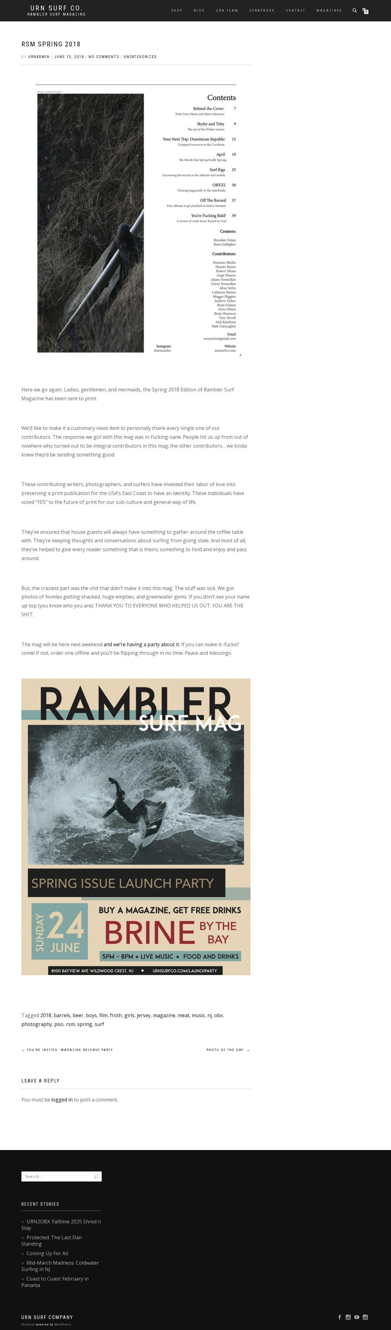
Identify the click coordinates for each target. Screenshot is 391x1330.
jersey (144, 1015)
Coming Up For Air (48, 1253)
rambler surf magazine (56, 14)
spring (84, 1024)
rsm (70, 1024)
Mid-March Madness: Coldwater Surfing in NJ (60, 1266)
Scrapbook (262, 11)
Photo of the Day (228, 1050)
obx (218, 1015)
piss (59, 1024)
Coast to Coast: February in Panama (55, 1281)
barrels (62, 1015)
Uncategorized (140, 57)
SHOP (177, 11)
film (103, 1015)
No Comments (104, 57)
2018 (45, 1015)
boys (91, 1015)
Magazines (329, 11)
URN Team (227, 11)
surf (99, 1024)
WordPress (62, 1324)
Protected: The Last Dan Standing (51, 1240)
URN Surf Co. (57, 8)
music (198, 1015)
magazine (164, 1015)
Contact (295, 11)
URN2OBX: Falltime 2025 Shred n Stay (61, 1224)
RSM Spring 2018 (51, 44)
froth (116, 1015)
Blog (199, 11)
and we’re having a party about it (141, 644)
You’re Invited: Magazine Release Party (67, 1050)
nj (209, 1015)
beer (78, 1015)
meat (183, 1015)
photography (36, 1024)
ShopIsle (28, 1324)
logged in (62, 1099)
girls (129, 1015)
